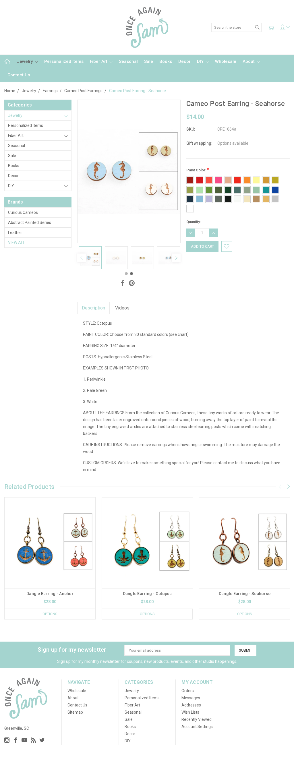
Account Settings (197, 726)
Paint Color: (197, 169)
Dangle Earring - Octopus (147, 593)
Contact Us (18, 75)
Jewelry (25, 61)
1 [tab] (126, 273)
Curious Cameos (23, 212)
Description (93, 308)
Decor (184, 61)
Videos (122, 308)
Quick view (50, 561)
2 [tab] (131, 273)
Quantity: (193, 222)
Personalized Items (64, 61)
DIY (201, 61)
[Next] (176, 257)
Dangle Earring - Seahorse (244, 593)
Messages (190, 698)
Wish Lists (190, 712)
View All (16, 242)
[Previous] (81, 257)
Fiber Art (99, 61)
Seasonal (128, 61)
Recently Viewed (196, 719)
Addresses (191, 705)
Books (165, 61)
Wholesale (225, 61)
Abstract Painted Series (29, 222)
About (249, 61)
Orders (187, 690)
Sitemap (75, 712)
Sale (148, 61)
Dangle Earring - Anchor (50, 593)
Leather (15, 232)
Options (49, 614)
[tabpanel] (90, 257)
